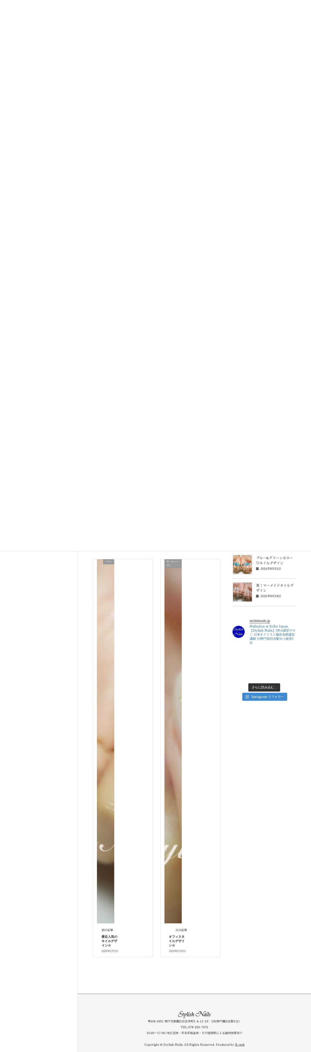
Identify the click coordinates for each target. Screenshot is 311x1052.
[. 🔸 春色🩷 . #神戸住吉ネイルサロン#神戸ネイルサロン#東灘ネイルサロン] (272, 675)
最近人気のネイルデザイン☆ (109, 941)
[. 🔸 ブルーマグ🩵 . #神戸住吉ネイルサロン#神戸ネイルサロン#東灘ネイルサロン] (256, 655)
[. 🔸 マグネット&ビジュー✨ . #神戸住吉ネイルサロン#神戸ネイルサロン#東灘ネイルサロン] (256, 665)
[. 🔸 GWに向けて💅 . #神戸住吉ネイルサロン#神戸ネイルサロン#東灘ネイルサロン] (272, 665)
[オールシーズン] (173, 741)
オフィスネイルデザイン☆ (177, 941)
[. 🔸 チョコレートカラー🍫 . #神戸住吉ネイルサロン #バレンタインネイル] (289, 675)
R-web (240, 1044)
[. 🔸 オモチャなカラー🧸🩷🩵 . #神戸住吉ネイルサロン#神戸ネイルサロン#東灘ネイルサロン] (240, 665)
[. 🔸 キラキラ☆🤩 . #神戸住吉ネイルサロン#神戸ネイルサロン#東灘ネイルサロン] (289, 665)
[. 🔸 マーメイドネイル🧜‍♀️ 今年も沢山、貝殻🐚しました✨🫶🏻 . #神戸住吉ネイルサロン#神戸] (240, 655)
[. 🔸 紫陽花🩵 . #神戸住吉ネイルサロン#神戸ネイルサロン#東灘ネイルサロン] (289, 655)
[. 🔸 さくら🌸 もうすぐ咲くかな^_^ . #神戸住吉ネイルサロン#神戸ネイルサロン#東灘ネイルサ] (256, 675)
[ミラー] (105, 741)
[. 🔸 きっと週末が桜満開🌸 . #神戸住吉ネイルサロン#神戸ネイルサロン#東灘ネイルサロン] (240, 675)
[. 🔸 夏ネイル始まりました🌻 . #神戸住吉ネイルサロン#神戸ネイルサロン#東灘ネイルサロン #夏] (272, 655)
